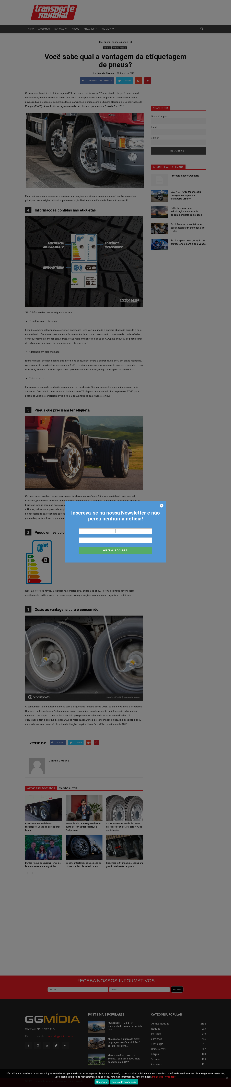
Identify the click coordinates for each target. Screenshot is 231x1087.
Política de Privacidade (164, 1076)
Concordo (101, 1082)
